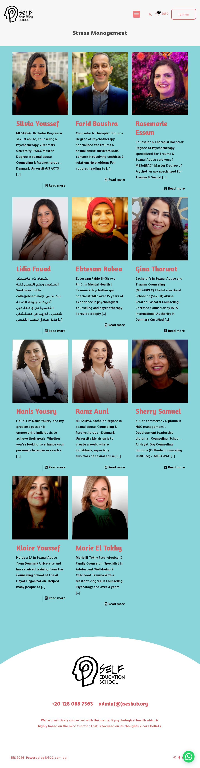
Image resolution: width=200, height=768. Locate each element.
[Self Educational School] (18, 14)
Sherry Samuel (158, 411)
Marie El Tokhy (99, 548)
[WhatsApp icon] (175, 758)
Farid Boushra (97, 123)
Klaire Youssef (38, 548)
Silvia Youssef (37, 123)
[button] (189, 757)
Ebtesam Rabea (99, 269)
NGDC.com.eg (56, 758)
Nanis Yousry (36, 411)
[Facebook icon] (179, 758)
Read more (57, 186)
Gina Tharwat (156, 269)
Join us (184, 14)
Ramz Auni (92, 411)
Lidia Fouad (33, 269)
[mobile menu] (136, 14)
